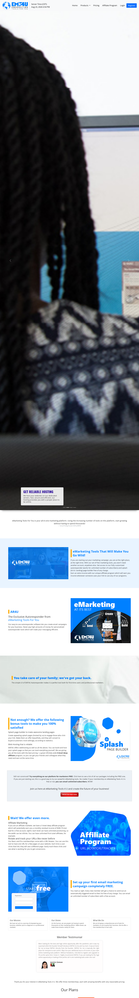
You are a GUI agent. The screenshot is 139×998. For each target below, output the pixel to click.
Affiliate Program (109, 5)
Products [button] (85, 5)
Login (122, 5)
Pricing (96, 5)
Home (75, 5)
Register (131, 5)
